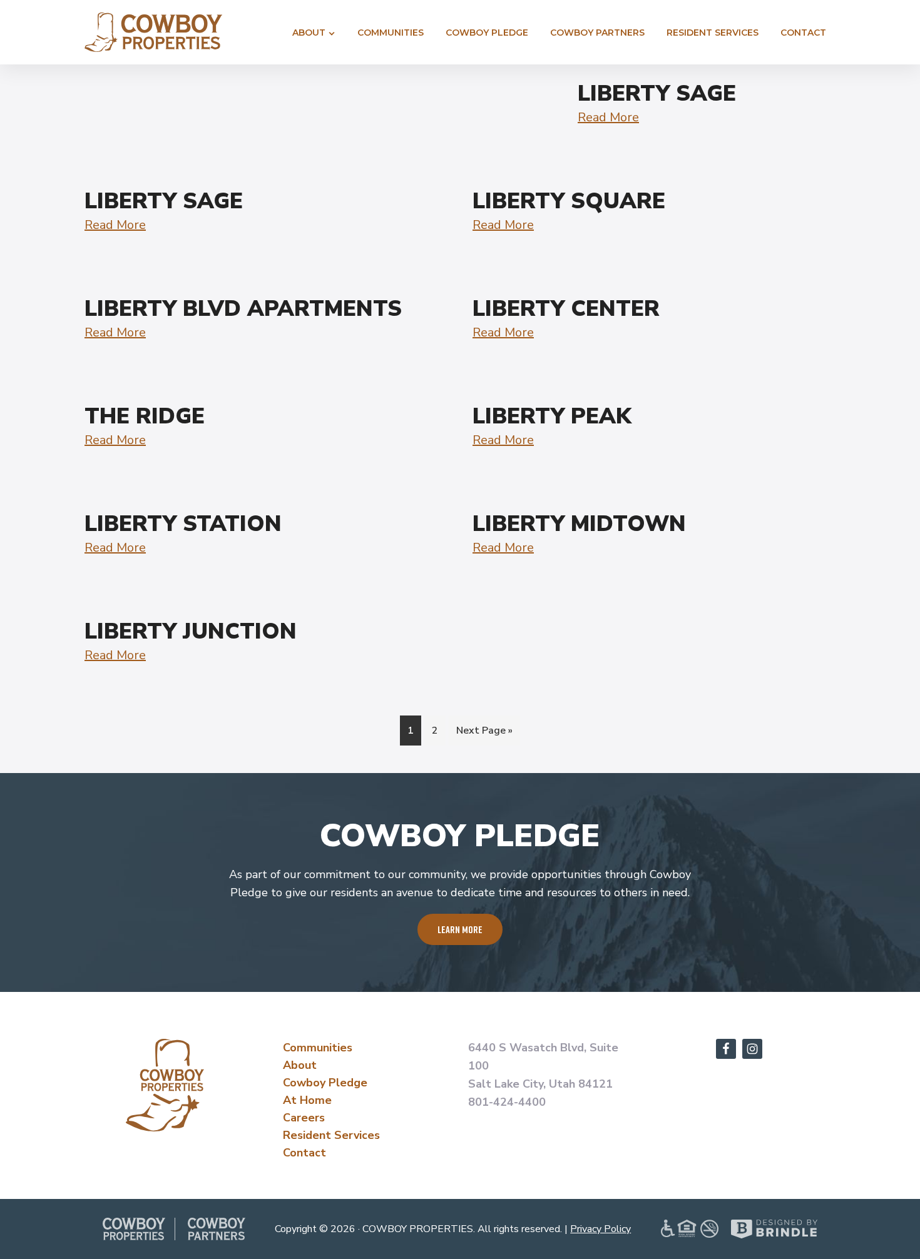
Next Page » (484, 734)
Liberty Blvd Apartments (243, 308)
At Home (307, 1100)
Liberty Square (569, 201)
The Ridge (144, 416)
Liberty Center (566, 308)
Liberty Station (183, 523)
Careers (304, 1117)
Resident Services (331, 1135)
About (300, 1065)
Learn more (460, 929)
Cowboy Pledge (325, 1082)
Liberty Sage (163, 201)
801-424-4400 (507, 1102)
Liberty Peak (552, 416)
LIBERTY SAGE (657, 93)
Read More (608, 117)
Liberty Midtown (579, 523)
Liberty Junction (190, 631)
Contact (304, 1152)
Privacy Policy (600, 1229)
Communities (317, 1047)
